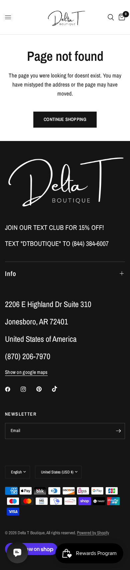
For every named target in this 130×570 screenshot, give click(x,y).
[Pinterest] (43, 389)
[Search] (110, 17)
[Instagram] (28, 389)
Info (10, 273)
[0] (120, 17)
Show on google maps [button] (26, 372)
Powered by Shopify (93, 533)
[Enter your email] (118, 431)
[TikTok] (59, 389)
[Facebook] (12, 389)
